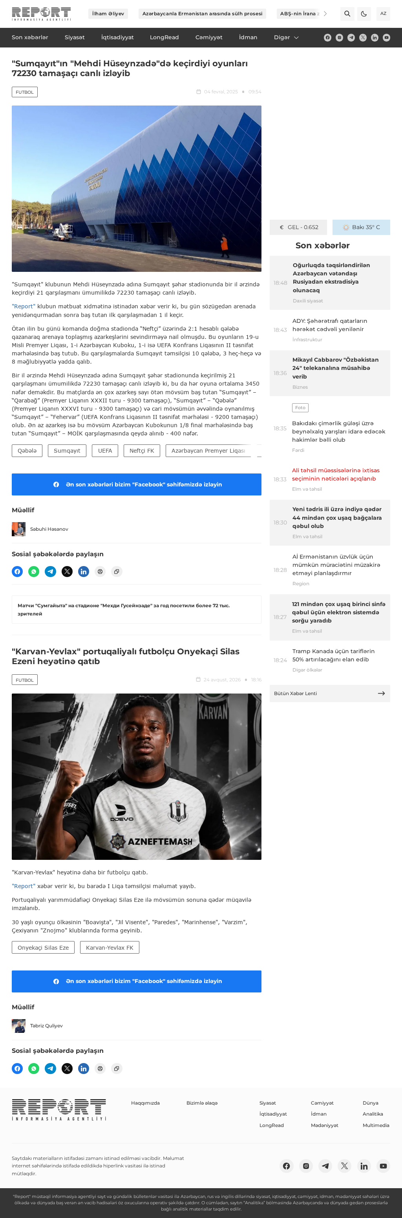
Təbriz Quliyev (46, 1026)
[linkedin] (374, 37)
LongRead (271, 1125)
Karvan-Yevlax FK (109, 947)
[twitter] (363, 37)
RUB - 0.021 (302, 227)
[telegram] (351, 37)
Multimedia (376, 1125)
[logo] (41, 14)
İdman (319, 1114)
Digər (282, 37)
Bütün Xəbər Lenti (295, 693)
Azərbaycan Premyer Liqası (208, 450)
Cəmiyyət (322, 1103)
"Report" (23, 306)
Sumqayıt (67, 450)
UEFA (105, 450)
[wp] (33, 571)
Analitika (373, 1114)
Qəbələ (27, 450)
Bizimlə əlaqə (201, 1103)
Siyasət (267, 1103)
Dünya (370, 1103)
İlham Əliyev (108, 13)
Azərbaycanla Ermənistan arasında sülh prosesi (203, 13)
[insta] (339, 37)
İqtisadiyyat (273, 1114)
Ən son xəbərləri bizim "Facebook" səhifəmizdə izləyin (144, 484)
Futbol (25, 92)
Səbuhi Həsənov (49, 529)
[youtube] (386, 37)
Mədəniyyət (324, 1125)
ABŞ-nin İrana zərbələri (309, 13)
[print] (100, 571)
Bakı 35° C (366, 227)
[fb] (327, 37)
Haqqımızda (145, 1103)
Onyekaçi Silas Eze (43, 947)
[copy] (116, 571)
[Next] (320, 14)
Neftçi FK (142, 450)
